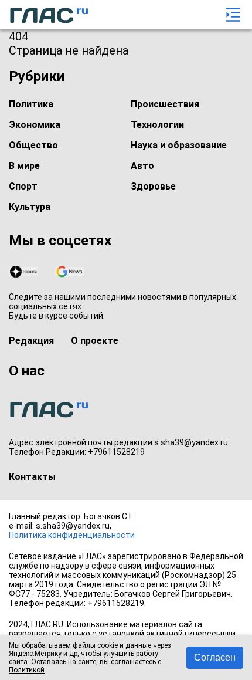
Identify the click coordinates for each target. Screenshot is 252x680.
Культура (29, 206)
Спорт (23, 186)
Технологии (157, 124)
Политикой (27, 670)
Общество (33, 145)
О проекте (94, 340)
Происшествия (165, 104)
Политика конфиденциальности (72, 535)
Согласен (215, 657)
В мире (24, 165)
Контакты (32, 476)
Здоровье (153, 186)
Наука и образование (179, 145)
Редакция (31, 340)
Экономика (34, 124)
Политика (31, 104)
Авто (142, 165)
